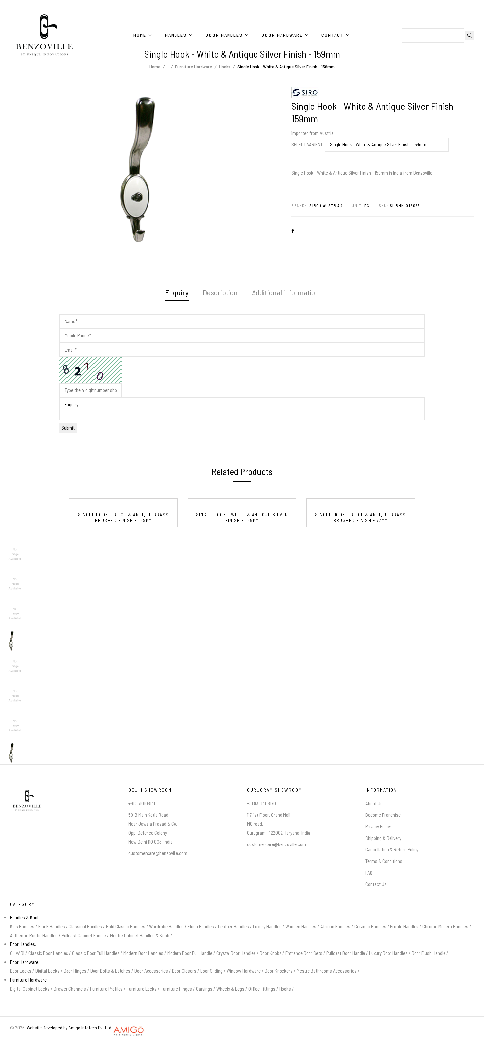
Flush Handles (201, 926)
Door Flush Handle (428, 953)
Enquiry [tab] (177, 292)
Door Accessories (151, 971)
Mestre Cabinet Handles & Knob (139, 935)
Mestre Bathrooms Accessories (327, 971)
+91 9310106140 (142, 803)
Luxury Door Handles (388, 953)
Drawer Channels (70, 989)
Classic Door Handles (48, 953)
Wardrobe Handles (166, 926)
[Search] (469, 35)
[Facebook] (294, 231)
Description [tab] (220, 292)
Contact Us (376, 884)
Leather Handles (233, 926)
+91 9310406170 (261, 803)
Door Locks (20, 971)
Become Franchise (383, 815)
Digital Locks (47, 971)
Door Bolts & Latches (110, 971)
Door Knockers (279, 971)
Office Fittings (261, 989)
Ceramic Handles (370, 926)
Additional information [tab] (285, 292)
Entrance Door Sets (303, 953)
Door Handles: (23, 944)
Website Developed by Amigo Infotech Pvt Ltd (68, 1027)
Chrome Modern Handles (445, 926)
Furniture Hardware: (29, 980)
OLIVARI (17, 953)
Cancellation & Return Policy (391, 849)
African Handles (335, 926)
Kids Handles (22, 926)
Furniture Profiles (106, 989)
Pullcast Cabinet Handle (84, 935)
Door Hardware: (24, 962)
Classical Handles (85, 926)
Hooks (285, 989)
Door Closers (184, 971)
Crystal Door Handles (236, 953)
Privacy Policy (378, 826)
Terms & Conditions (383, 861)
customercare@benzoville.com (157, 853)
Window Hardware (244, 971)
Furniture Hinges (176, 989)
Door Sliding (211, 971)
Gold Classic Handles (125, 926)
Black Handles (51, 926)
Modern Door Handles (143, 953)
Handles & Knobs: (26, 917)
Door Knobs (271, 953)
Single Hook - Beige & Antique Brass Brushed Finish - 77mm (360, 517)
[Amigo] (128, 1027)
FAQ (368, 872)
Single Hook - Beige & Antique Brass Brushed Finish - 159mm (123, 517)
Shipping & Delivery (383, 838)
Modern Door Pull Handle (189, 953)
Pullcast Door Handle (345, 953)
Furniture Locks (142, 989)
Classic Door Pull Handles (96, 953)
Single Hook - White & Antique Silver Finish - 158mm (242, 517)
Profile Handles (404, 926)
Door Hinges (75, 971)
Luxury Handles (267, 926)
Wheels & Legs (230, 989)
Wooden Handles (300, 926)
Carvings (204, 989)
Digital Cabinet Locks (30, 989)
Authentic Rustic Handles (34, 935)
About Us (374, 803)
